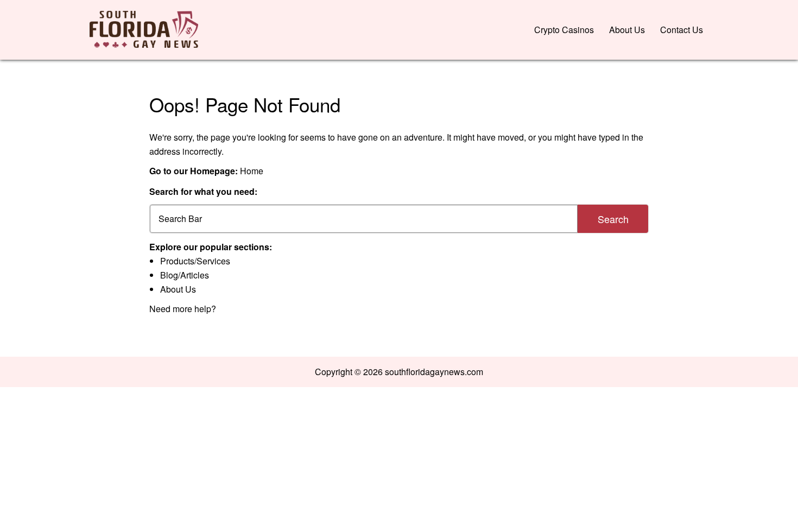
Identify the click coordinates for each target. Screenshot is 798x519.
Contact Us (681, 29)
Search (613, 219)
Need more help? (182, 308)
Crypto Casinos (564, 29)
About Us (627, 29)
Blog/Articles (184, 275)
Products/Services (195, 261)
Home (251, 170)
